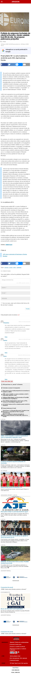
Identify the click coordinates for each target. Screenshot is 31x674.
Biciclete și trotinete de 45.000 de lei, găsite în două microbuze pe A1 (14, 536)
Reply (6, 337)
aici (18, 315)
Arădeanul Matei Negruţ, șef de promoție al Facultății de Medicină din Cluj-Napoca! (16, 398)
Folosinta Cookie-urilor (15, 644)
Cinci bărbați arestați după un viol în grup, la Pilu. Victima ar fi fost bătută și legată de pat (15, 401)
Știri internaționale (14, 658)
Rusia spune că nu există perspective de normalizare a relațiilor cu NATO (16, 391)
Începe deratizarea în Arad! (9, 408)
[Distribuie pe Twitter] (11, 64)
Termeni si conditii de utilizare (17, 646)
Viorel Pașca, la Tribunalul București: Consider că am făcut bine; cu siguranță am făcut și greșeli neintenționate (16, 411)
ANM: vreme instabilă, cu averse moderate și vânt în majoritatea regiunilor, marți (15, 394)
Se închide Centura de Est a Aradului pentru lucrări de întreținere (16, 405)
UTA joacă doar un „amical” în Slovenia (12, 384)
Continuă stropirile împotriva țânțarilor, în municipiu (13, 462)
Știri (3, 656)
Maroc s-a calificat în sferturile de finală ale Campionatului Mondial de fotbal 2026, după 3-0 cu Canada (15, 415)
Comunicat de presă (7, 587)
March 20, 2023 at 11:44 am (24, 355)
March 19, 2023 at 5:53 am (24, 321)
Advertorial (6, 570)
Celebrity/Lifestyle (14, 660)
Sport (3, 663)
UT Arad (4, 470)
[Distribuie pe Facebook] (4, 64)
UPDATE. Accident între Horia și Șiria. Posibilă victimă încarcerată (15, 562)
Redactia (12, 642)
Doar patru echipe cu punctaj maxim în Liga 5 (14, 511)
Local (3, 419)
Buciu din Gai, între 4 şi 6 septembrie (12, 609)
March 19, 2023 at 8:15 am (24, 339)
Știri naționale (23, 658)
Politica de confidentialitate (21, 642)
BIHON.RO (9, 244)
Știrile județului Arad (15, 656)
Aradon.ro (5, 642)
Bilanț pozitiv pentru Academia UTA (11, 487)
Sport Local (18, 663)
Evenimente (5, 592)
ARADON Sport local (9, 495)
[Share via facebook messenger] (19, 64)
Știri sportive (24, 663)
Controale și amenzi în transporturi (11, 387)
